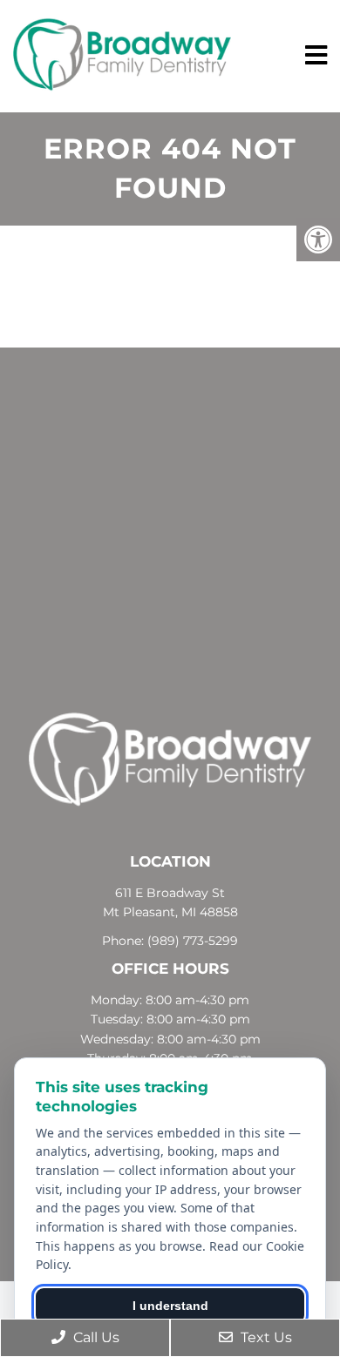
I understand (170, 1306)
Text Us (264, 1337)
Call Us (94, 1337)
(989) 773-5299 (192, 941)
